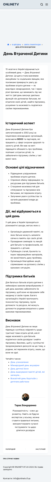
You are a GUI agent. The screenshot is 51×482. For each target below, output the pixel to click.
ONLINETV (11, 4)
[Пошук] (41, 4)
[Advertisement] (25, 23)
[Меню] (46, 4)
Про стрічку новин (11, 459)
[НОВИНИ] (8, 45)
